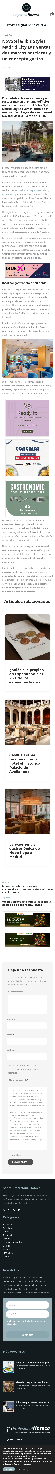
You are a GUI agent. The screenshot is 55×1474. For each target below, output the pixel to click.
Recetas (6, 1249)
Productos (7, 1224)
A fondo (6, 1231)
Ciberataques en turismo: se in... (33, 1402)
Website (12, 1050)
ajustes (27, 1464)
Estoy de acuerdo (19, 1080)
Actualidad (7, 35)
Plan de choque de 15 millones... (33, 1382)
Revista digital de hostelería (26, 25)
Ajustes (22, 1469)
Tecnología (8, 1235)
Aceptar (9, 1469)
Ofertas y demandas (12, 1242)
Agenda (6, 1238)
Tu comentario (15, 992)
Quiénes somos (14, 1440)
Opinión (6, 1245)
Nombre (11, 1019)
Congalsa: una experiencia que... (33, 1362)
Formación (8, 1252)
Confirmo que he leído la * (25, 1322)
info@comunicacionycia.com (21, 1130)
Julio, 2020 (6, 67)
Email (10, 1035)
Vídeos (6, 1256)
